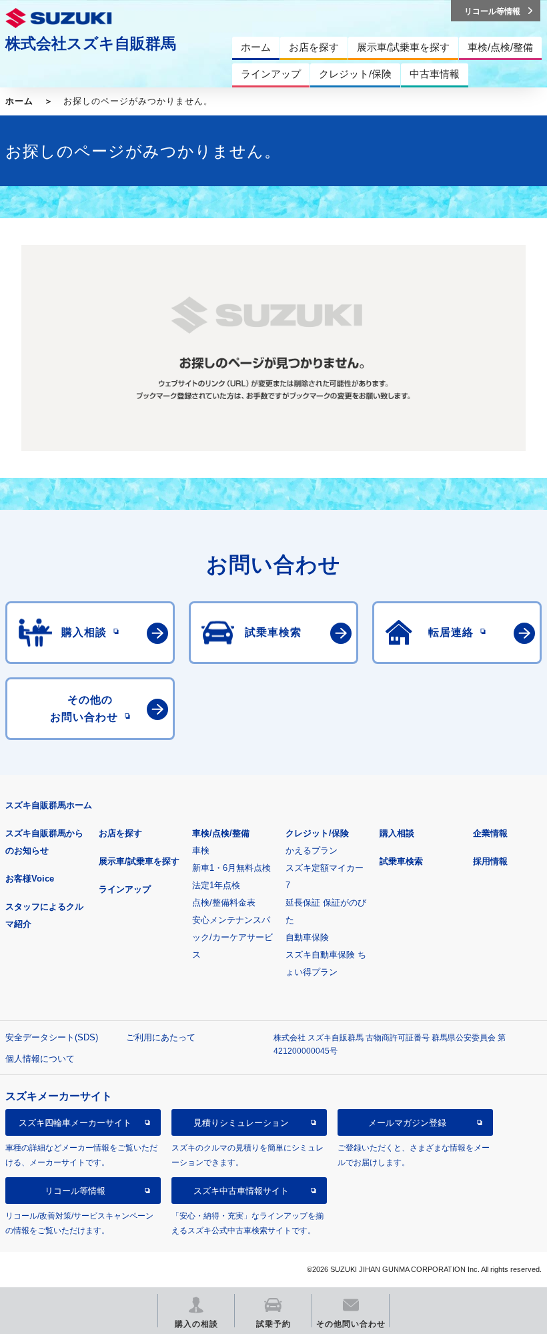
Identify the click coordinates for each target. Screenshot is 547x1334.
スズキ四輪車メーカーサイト (75, 1123)
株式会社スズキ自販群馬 (90, 43)
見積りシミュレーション (241, 1123)
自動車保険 (307, 937)
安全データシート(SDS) (51, 1037)
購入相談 (397, 833)
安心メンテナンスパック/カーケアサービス (232, 937)
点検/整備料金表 (223, 903)
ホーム (19, 101)
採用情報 (490, 861)
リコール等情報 (75, 1191)
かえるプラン (312, 851)
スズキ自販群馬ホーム (48, 805)
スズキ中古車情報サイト (241, 1191)
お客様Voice (29, 879)
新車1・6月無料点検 (231, 868)
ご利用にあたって (160, 1037)
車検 (200, 851)
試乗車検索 (401, 861)
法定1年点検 (216, 885)
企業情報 (490, 833)
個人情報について (40, 1059)
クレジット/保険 (317, 833)
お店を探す (120, 833)
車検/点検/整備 (220, 833)
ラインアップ (125, 889)
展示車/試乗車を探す (139, 861)
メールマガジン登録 (407, 1123)
